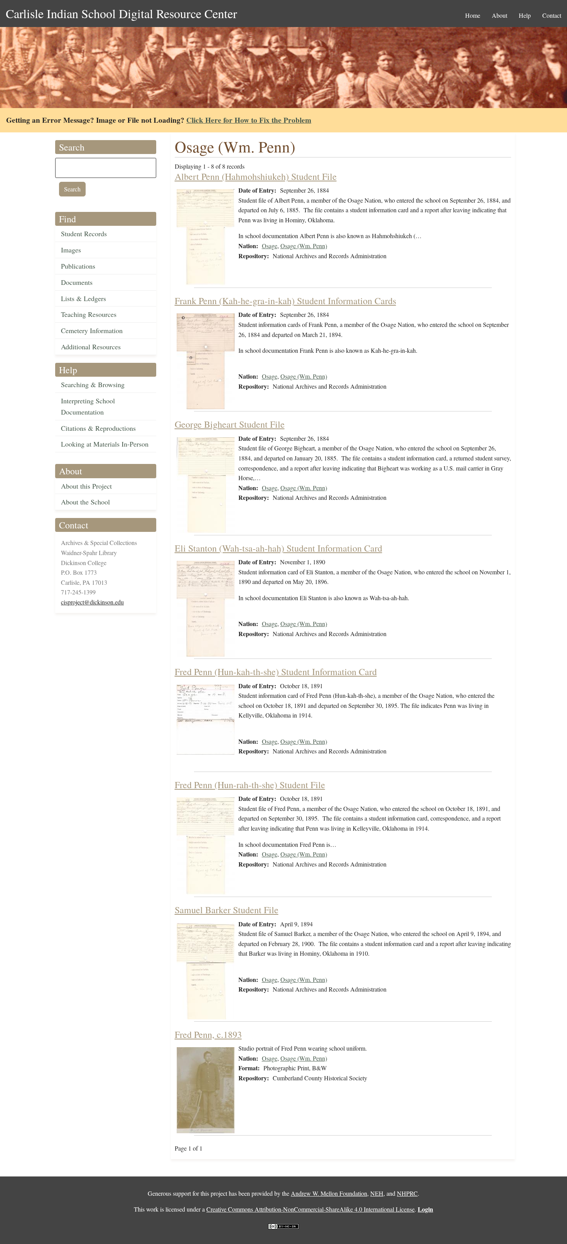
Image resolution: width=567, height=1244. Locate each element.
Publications (78, 266)
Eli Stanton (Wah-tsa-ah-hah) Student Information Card (278, 548)
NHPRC (407, 1193)
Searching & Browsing (93, 384)
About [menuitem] (499, 15)
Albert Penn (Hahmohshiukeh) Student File (256, 176)
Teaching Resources (88, 314)
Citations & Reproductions (98, 428)
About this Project (86, 486)
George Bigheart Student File (230, 424)
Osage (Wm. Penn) (303, 246)
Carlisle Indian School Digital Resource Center (121, 13)
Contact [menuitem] (551, 15)
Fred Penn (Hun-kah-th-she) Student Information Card (276, 671)
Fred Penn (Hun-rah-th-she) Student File (250, 785)
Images (71, 249)
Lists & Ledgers (83, 298)
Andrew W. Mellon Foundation (329, 1193)
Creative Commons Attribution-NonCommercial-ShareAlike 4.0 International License (310, 1209)
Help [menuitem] (525, 15)
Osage (269, 246)
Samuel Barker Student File (226, 910)
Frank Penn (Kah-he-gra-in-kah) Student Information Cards (285, 300)
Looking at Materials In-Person (104, 444)
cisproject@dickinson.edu (92, 602)
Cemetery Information (92, 330)
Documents (77, 282)
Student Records (84, 233)
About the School (85, 501)
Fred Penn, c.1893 (208, 1034)
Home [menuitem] (472, 15)
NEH (376, 1193)
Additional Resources (91, 346)
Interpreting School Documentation (88, 406)
